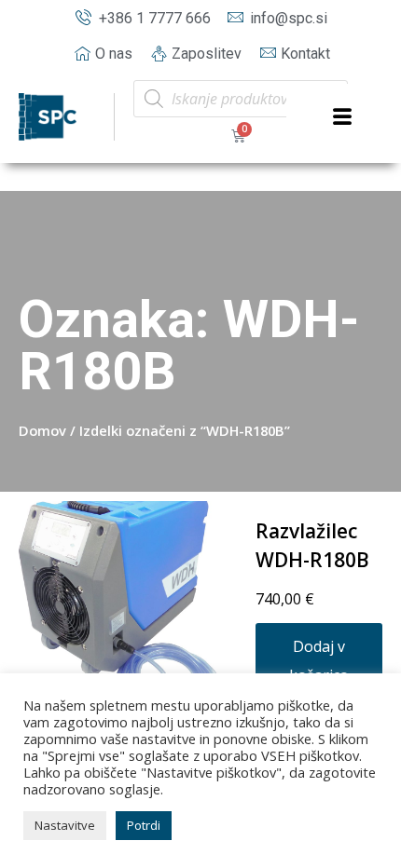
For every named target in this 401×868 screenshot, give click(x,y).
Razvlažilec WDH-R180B (312, 545)
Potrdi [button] (143, 825)
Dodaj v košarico (319, 660)
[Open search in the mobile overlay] (240, 98)
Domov (42, 430)
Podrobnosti (121, 603)
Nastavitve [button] (65, 825)
